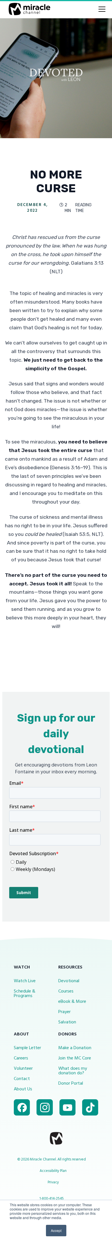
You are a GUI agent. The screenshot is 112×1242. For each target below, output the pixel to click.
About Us (23, 1089)
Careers (21, 1058)
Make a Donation (74, 1048)
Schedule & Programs (24, 994)
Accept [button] (56, 1230)
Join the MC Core (74, 1058)
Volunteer (23, 1068)
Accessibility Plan (53, 1171)
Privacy (53, 1182)
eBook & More (72, 1001)
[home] (28, 9)
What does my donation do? (72, 1071)
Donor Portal (70, 1083)
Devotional (68, 981)
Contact (22, 1079)
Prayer (64, 1012)
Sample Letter (27, 1048)
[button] (101, 9)
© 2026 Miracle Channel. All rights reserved (51, 1159)
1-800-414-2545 (51, 1199)
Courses (66, 991)
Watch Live (25, 981)
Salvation (67, 1022)
